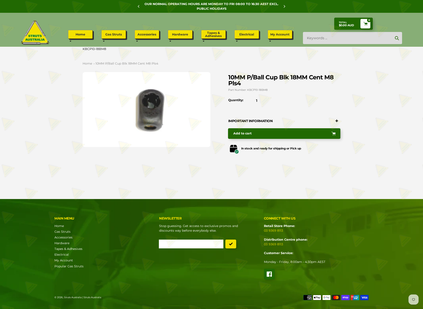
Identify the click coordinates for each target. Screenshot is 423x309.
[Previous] (139, 6)
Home (87, 63)
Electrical (61, 255)
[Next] (284, 6)
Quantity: (235, 100)
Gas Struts (62, 232)
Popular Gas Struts (68, 266)
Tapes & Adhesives (68, 249)
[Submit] (230, 244)
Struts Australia (73, 297)
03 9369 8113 (273, 231)
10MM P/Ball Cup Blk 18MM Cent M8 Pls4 (126, 63)
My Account (63, 260)
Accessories (63, 237)
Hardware (61, 243)
